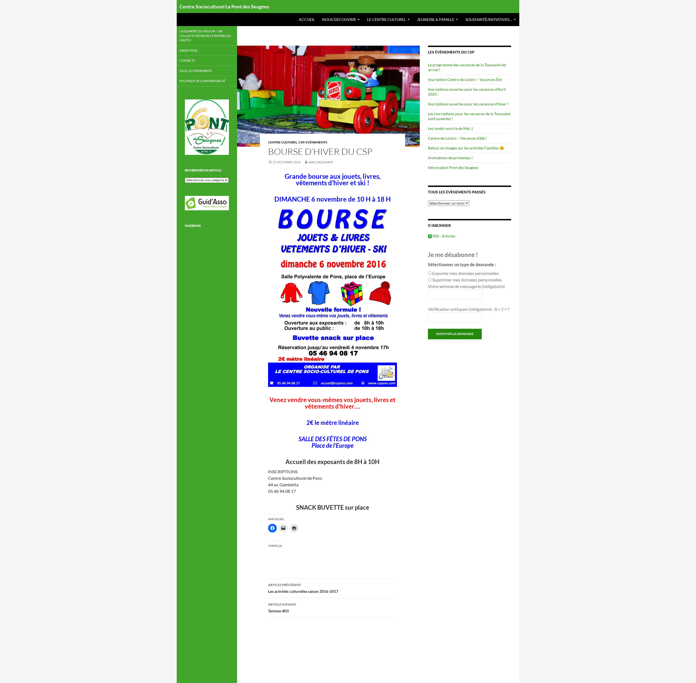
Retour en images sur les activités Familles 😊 (466, 148)
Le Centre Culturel (386, 19)
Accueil (307, 19)
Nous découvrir (339, 19)
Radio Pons (188, 50)
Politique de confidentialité (202, 81)
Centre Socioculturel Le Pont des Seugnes (224, 7)
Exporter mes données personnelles (465, 273)
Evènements (316, 142)
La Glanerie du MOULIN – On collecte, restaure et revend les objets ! (205, 35)
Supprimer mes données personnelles (467, 279)
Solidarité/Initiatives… (488, 19)
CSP (301, 142)
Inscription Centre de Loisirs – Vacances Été (465, 79)
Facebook (193, 225)
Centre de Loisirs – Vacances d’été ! (457, 138)
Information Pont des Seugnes (453, 167)
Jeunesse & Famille (435, 19)
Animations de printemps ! (450, 157)
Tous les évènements (195, 71)
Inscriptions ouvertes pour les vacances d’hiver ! (468, 104)
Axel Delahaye (320, 162)
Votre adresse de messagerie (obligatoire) (466, 286)
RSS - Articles (443, 236)
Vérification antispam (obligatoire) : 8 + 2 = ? (468, 309)
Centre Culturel (282, 142)
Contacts (187, 60)
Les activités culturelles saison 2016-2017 (303, 588)
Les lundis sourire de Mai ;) (450, 128)
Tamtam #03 (282, 607)
